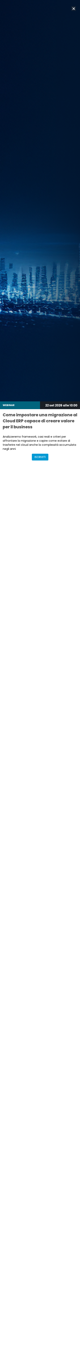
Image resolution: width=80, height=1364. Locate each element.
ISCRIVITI (40, 457)
